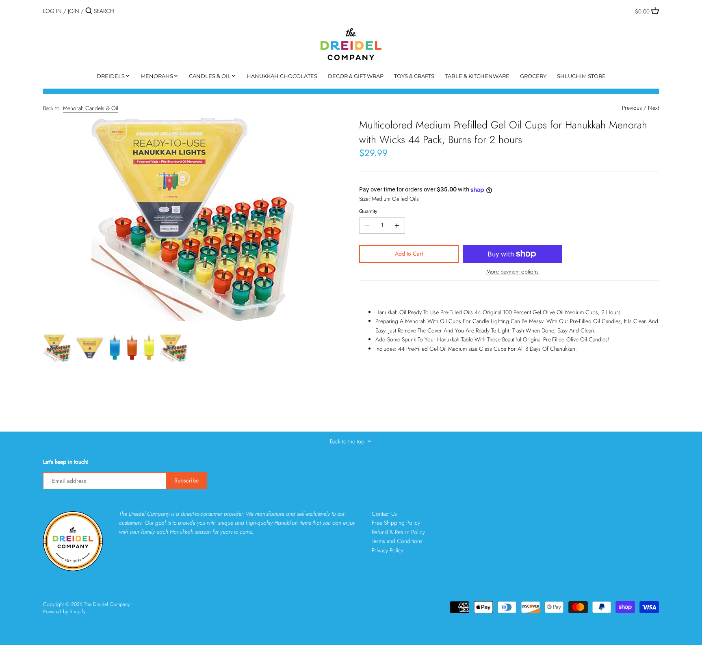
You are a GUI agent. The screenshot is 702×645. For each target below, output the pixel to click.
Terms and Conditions (397, 541)
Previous (632, 108)
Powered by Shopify (64, 611)
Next (653, 108)
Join (73, 11)
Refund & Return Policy (398, 532)
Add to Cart (409, 254)
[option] (57, 348)
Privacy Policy (387, 550)
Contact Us (384, 514)
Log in (52, 11)
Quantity (368, 211)
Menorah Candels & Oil (90, 108)
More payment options (512, 272)
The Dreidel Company (107, 604)
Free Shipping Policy (396, 523)
